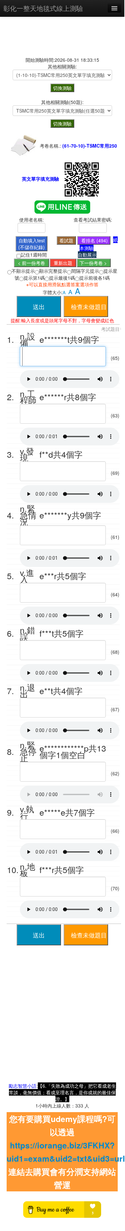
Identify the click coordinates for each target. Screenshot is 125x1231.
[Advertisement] (62, 1020)
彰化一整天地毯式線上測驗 (43, 8)
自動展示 (87, 254)
